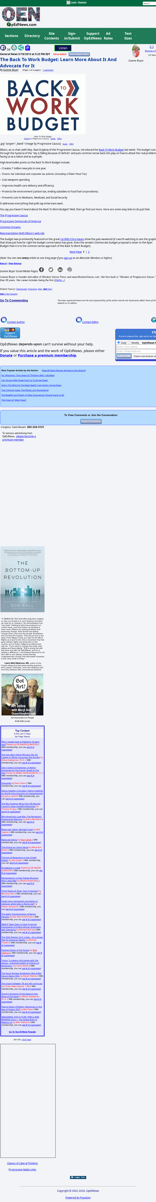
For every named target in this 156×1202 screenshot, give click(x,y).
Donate (6, 355)
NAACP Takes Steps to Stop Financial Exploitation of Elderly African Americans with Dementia (21, 927)
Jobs (40, 289)
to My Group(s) (9, 294)
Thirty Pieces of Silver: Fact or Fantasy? (20, 891)
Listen (63, 48)
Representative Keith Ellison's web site (22, 233)
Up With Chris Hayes (72, 239)
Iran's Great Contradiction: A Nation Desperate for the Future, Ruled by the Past (20, 770)
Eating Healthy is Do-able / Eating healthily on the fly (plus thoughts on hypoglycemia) (22, 792)
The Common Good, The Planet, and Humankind (25, 390)
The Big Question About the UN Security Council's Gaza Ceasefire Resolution (21, 805)
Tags (47, 289)
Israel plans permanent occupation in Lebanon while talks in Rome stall (20, 902)
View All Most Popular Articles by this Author (63, 370)
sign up (68, 258)
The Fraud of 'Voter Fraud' (13, 400)
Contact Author (16, 322)
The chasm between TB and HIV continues (22, 983)
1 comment (48, 70)
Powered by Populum (78, 1197)
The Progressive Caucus (14, 215)
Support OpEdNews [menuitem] (91, 36)
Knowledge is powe (11, 867)
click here (26, 1039)
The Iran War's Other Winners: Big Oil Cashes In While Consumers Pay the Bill (21, 756)
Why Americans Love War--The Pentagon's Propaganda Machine (22, 818)
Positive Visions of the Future (15, 950)
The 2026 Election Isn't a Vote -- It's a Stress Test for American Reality (22, 938)
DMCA (59, 139)
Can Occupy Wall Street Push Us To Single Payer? (24, 380)
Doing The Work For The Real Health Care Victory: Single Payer (31, 385)
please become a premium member (19, 438)
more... (59, 280)
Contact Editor (90, 322)
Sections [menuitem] (11, 36)
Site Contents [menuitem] (51, 36)
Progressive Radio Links (22, 1169)
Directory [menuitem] (32, 36)
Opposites (6, 783)
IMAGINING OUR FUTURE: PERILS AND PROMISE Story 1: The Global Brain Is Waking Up (20, 1020)
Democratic (21, 289)
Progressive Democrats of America (20, 221)
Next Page (76, 252)
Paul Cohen (26, 839)
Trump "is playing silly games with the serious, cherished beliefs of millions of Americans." (20, 963)
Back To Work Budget (111, 149)
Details (53, 139)
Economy (32, 289)
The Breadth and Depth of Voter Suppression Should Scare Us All (32, 395)
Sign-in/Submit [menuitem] (71, 36)
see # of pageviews (31, 762)
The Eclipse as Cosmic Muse (15, 847)
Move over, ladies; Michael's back (17, 829)
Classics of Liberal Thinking (22, 1163)
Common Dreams (10, 227)
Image (27, 138)
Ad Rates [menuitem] (108, 36)
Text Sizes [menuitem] (128, 36)
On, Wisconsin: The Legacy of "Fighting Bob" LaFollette (27, 375)
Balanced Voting (9, 839)
